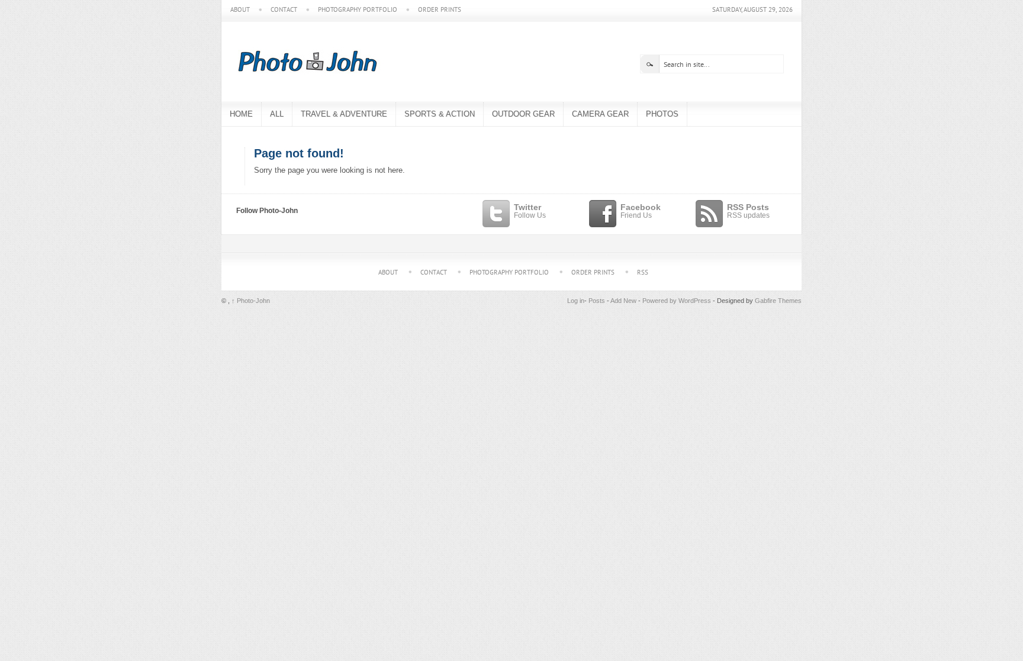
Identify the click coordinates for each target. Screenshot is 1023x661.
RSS (642, 272)
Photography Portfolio (357, 10)
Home (241, 113)
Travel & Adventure (344, 113)
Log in (575, 300)
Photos (662, 113)
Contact (284, 10)
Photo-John (250, 300)
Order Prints (439, 10)
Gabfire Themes (778, 300)
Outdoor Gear (523, 113)
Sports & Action (439, 113)
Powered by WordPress (676, 300)
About (240, 10)
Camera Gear (600, 113)
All (277, 113)
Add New (623, 300)
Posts (596, 300)
